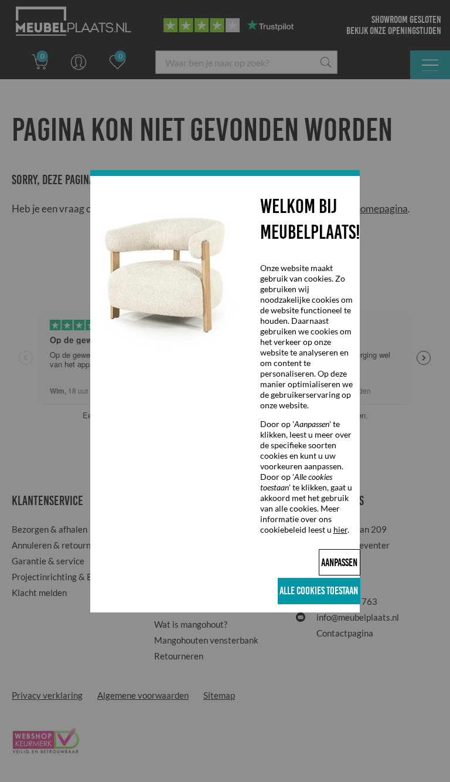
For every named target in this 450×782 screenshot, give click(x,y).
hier (340, 529)
